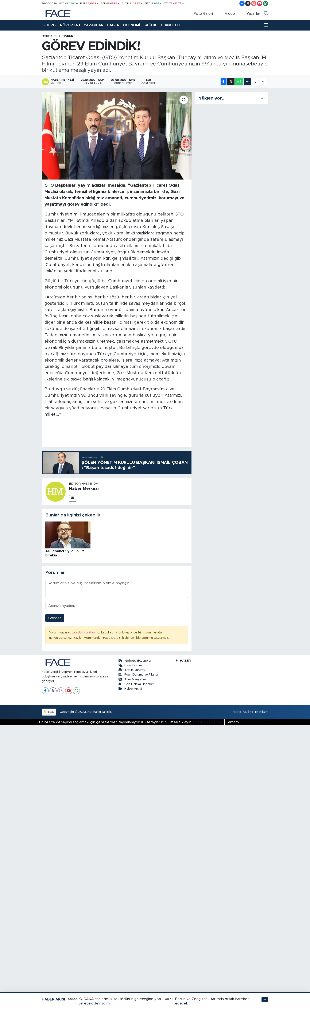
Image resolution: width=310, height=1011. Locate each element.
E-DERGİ (49, 25)
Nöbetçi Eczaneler (137, 660)
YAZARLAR (93, 25)
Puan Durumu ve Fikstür (141, 674)
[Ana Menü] (266, 25)
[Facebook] (45, 690)
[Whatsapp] (76, 690)
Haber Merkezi (84, 489)
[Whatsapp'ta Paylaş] (239, 81)
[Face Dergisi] (57, 13)
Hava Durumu (134, 665)
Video (230, 13)
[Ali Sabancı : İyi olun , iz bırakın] (67, 534)
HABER (113, 25)
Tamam (232, 722)
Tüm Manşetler (135, 679)
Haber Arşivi (133, 688)
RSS (50, 711)
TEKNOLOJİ (170, 25)
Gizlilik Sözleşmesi (208, 722)
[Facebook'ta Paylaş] (223, 81)
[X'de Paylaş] (231, 81)
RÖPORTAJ (70, 25)
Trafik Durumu (134, 670)
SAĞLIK (149, 25)
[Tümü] (263, 98)
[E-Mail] (72, 498)
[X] (53, 690)
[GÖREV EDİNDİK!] (117, 136)
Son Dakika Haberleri (139, 684)
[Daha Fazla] (247, 81)
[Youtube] (68, 690)
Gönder (54, 618)
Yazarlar (253, 13)
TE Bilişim (261, 711)
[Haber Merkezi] (55, 491)
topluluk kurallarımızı (86, 632)
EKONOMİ (131, 25)
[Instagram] (60, 690)
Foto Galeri (203, 13)
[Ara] (266, 13)
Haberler (49, 36)
